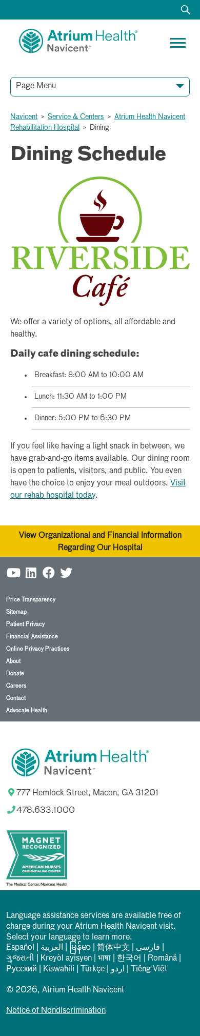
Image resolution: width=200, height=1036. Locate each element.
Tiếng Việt (149, 969)
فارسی (148, 948)
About (13, 661)
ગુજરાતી (20, 958)
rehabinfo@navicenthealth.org (62, 127)
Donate (15, 673)
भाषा (104, 958)
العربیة (52, 948)
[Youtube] (14, 572)
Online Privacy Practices (37, 649)
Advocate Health (26, 710)
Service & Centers (76, 117)
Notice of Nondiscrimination (56, 1011)
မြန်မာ (80, 948)
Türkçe (93, 969)
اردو (118, 969)
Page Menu (36, 86)
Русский (21, 969)
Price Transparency (30, 599)
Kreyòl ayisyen (66, 958)
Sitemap (16, 612)
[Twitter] (66, 572)
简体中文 (113, 948)
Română (162, 958)
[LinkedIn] (31, 572)
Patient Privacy (25, 624)
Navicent (23, 117)
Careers (16, 686)
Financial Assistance (32, 636)
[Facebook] (48, 572)
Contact (16, 698)
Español (20, 948)
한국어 (129, 958)
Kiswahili (58, 969)
